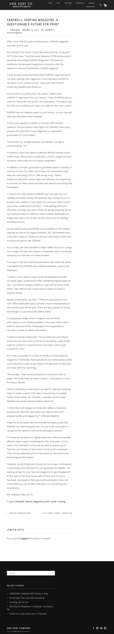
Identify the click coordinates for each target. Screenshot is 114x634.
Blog (58, 3)
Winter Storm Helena (18, 513)
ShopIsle (10, 631)
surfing (61, 501)
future (28, 501)
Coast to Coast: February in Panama (28, 613)
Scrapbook (80, 3)
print (46, 501)
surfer (53, 501)
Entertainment (15, 33)
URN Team (68, 3)
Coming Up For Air (19, 602)
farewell (20, 501)
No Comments (48, 30)
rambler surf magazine (22, 7)
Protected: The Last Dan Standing (26, 597)
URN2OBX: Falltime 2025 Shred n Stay (28, 593)
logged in (25, 538)
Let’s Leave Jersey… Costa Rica (57, 514)
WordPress (26, 631)
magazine (38, 501)
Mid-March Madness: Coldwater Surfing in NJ (30, 608)
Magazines (91, 7)
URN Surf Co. (22, 4)
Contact (92, 3)
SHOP (50, 3)
